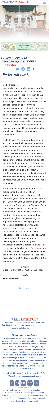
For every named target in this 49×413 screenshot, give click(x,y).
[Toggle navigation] (44, 2)
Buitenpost (36, 248)
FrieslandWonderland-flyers (21, 398)
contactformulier (30, 328)
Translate (11, 65)
